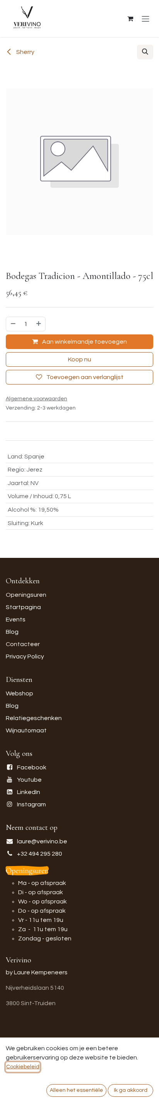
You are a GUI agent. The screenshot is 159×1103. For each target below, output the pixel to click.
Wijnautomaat (26, 730)
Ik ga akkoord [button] (130, 1090)
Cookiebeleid (22, 1066)
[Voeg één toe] (39, 324)
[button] (145, 52)
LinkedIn (28, 792)
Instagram (31, 804)
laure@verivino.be (42, 841)
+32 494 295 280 (39, 854)
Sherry (24, 52)
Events (15, 619)
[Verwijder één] (12, 324)
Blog (12, 632)
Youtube (29, 780)
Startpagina (23, 607)
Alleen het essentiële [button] (76, 1090)
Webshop (19, 693)
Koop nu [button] (79, 359)
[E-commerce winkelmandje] (130, 18)
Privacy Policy (25, 656)
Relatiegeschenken (34, 718)
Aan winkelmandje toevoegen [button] (84, 342)
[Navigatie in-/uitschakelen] (145, 19)
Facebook (31, 767)
